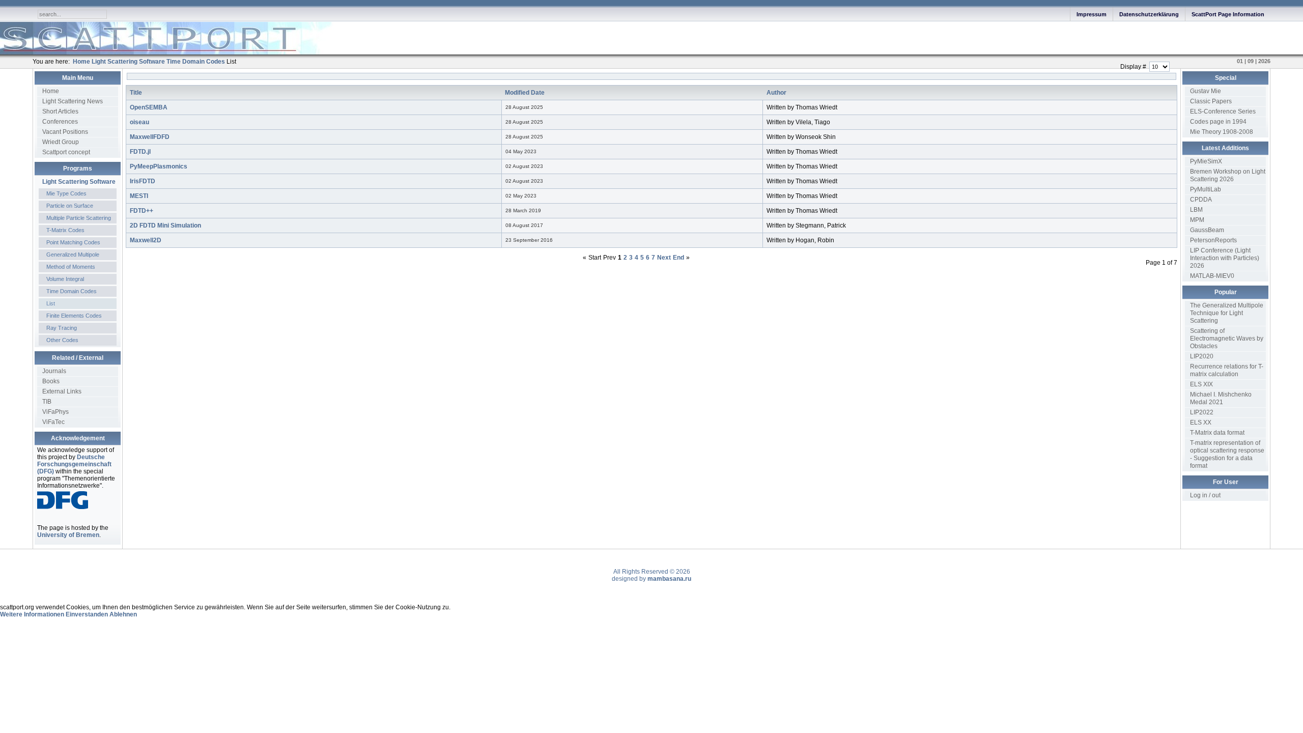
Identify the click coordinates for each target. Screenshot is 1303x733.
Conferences (60, 121)
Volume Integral (65, 279)
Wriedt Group (60, 142)
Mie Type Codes (66, 193)
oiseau (139, 122)
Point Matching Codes (73, 242)
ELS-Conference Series (1223, 111)
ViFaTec (53, 422)
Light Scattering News (72, 101)
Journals (54, 371)
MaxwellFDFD (149, 136)
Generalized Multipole (72, 254)
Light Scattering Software (79, 181)
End (678, 257)
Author (776, 92)
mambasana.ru (669, 578)
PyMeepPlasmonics (158, 166)
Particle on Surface (69, 206)
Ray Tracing (61, 328)
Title (136, 92)
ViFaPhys (55, 411)
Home (50, 91)
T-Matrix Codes (65, 230)
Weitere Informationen (32, 614)
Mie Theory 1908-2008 (1221, 131)
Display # (1134, 66)
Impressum (1092, 14)
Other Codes (62, 340)
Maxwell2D (145, 240)
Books (51, 381)
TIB (46, 401)
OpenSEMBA (148, 107)
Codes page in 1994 (1218, 121)
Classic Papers (1211, 101)
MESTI (139, 196)
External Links (61, 391)
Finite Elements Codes (74, 316)
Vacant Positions (65, 131)
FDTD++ (141, 210)
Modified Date (525, 92)
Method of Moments (70, 267)
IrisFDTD (142, 181)
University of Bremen (68, 535)
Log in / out (1205, 495)
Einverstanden (87, 614)
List (50, 303)
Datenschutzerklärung (1149, 14)
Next (664, 257)
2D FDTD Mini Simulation (165, 225)
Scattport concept (66, 152)
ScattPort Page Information (1228, 14)
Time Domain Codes (71, 291)
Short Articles (60, 111)
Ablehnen (123, 614)
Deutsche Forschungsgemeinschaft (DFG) (74, 464)
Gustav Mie (1205, 91)
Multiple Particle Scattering (78, 218)
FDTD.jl (140, 151)
